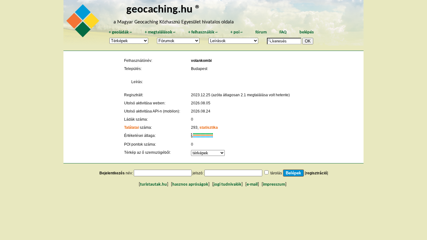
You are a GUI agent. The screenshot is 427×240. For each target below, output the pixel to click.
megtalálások (160, 32)
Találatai (131, 127)
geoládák (120, 32)
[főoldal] (84, 22)
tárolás (276, 173)
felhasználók (202, 32)
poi (236, 32)
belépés (306, 32)
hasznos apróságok (190, 184)
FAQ (283, 32)
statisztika (208, 127)
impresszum (274, 184)
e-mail (252, 184)
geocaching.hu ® (163, 9)
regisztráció (316, 173)
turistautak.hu (153, 184)
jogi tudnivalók (227, 184)
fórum (261, 32)
